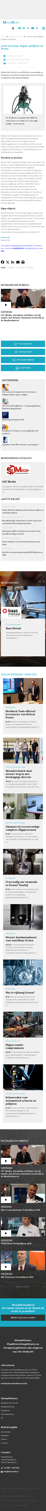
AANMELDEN (18, 248)
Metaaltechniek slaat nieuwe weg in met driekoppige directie (19, 774)
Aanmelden (6, 1432)
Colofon (30, 1496)
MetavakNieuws (13, 1041)
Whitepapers (10, 380)
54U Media (9, 481)
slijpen (30, 268)
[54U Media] (18, 479)
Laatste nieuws (10, 499)
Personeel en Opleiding (13, 517)
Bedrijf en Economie (11, 538)
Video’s (4, 1439)
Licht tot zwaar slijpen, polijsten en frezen (22, 47)
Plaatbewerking (13, 625)
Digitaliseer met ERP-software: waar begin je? (20, 445)
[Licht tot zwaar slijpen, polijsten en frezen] (23, 113)
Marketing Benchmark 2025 (13, 420)
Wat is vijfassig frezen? (20, 992)
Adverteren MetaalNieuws (12, 1496)
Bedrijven (5, 1435)
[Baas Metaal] (11, 612)
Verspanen (7, 528)
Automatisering (9, 506)
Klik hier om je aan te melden (23, 1318)
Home (3, 37)
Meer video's (23, 1287)
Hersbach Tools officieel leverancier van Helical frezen (20, 714)
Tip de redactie (25, 344)
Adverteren (25, 368)
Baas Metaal (13, 628)
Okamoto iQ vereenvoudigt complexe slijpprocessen (22, 828)
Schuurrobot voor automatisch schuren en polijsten (21, 1100)
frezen (10, 268)
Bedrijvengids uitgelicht (16, 458)
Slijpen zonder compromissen (15, 1046)
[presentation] (39, 581)
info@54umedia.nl (10, 1471)
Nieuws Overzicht (16, 37)
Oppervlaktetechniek (15, 767)
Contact (4, 1443)
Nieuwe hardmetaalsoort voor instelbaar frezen (21, 939)
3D (2, 1418)
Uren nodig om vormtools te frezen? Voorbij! (21, 883)
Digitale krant (25, 352)
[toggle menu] (43, 28)
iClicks (3, 1491)
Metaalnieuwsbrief (25, 360)
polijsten (20, 268)
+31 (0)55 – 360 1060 (11, 1468)
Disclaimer (34, 1501)
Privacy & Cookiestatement (14, 1501)
